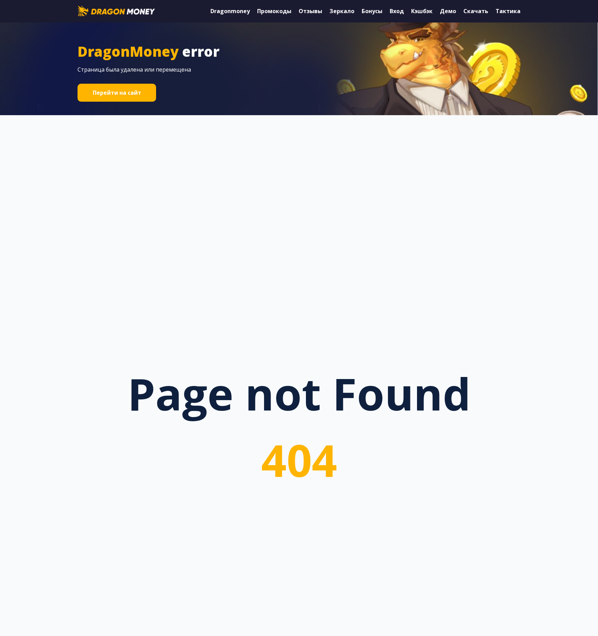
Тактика (508, 11)
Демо (448, 11)
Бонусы (372, 11)
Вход (397, 11)
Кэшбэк (422, 11)
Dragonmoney (230, 11)
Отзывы (310, 11)
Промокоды (274, 11)
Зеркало (341, 11)
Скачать (475, 11)
